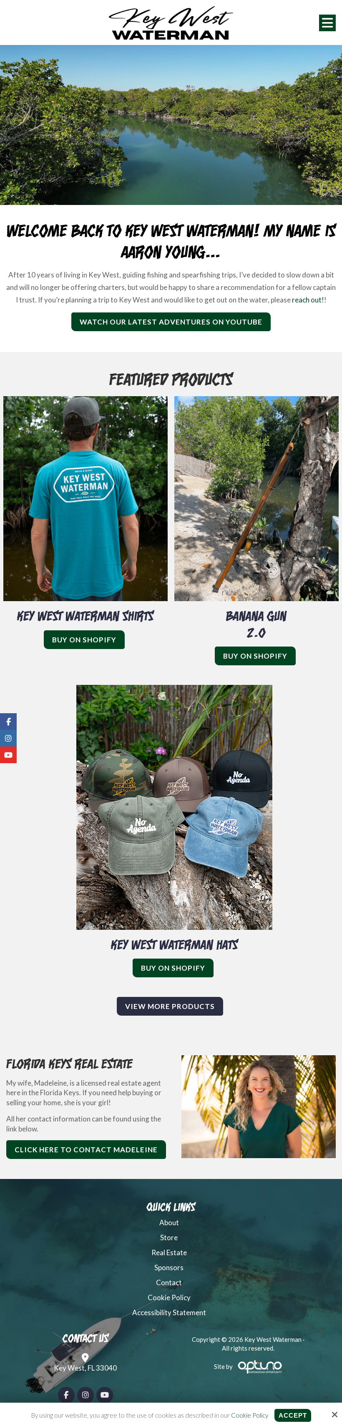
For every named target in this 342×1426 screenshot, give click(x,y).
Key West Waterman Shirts (85, 615)
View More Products (170, 1006)
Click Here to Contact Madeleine (86, 1149)
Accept (293, 1415)
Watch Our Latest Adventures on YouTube (171, 321)
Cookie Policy (249, 1415)
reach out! (308, 299)
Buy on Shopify (84, 639)
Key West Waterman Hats (174, 944)
